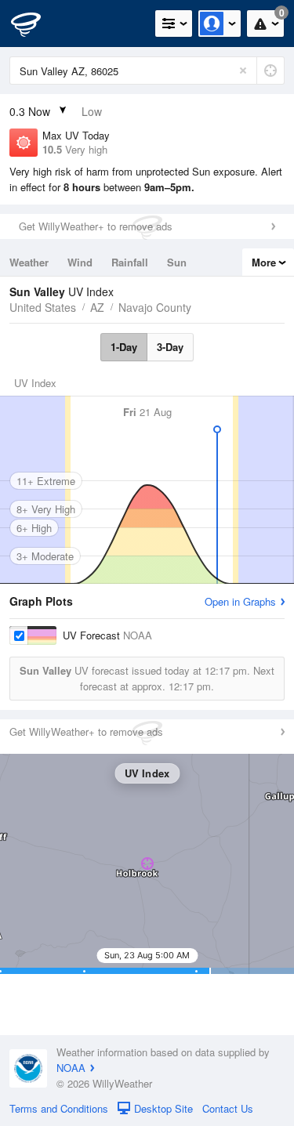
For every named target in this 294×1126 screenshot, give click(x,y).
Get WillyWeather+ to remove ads (95, 226)
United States (42, 307)
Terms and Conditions (58, 1108)
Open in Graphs (240, 601)
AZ (97, 307)
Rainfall (129, 262)
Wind (80, 262)
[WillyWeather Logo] (35, 23)
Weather (29, 262)
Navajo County (154, 307)
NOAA (70, 1067)
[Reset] (243, 70)
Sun (177, 262)
